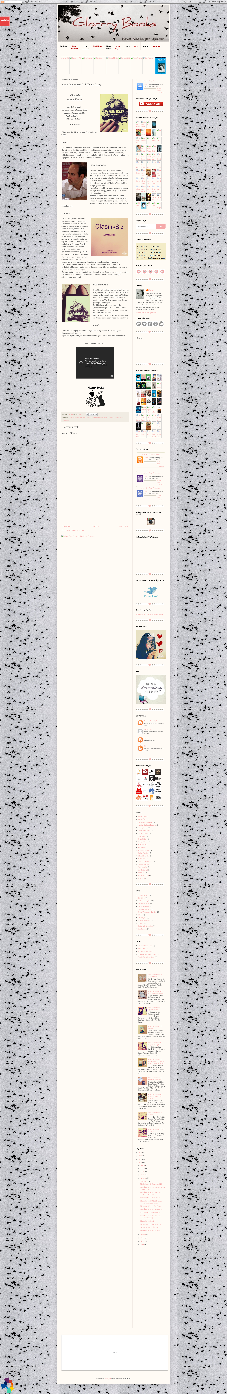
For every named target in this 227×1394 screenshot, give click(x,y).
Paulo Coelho (142, 867)
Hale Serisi (141, 948)
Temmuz (144, 1181)
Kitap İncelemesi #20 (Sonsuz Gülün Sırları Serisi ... (152, 1188)
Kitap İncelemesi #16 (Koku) (155, 1113)
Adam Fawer (78, 418)
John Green (142, 844)
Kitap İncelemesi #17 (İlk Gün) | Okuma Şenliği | (151, 1217)
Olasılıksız (65, 420)
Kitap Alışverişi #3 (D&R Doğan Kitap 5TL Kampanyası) (151, 1202)
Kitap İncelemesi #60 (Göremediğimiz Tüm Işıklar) (155, 1096)
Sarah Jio (141, 872)
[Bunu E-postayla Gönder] (87, 414)
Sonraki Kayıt (66, 526)
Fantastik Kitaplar (144, 909)
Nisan (143, 1241)
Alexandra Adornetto (145, 822)
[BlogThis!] (89, 414)
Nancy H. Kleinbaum (145, 861)
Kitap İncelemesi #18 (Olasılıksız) (151, 1209)
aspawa (146, 738)
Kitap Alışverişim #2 (147, 1221)
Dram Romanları (143, 903)
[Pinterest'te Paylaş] (96, 414)
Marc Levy (141, 858)
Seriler (140, 923)
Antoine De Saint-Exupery (147, 825)
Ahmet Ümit (142, 819)
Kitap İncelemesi (119, 418)
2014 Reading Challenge (151, 488)
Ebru (145, 746)
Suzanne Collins (143, 875)
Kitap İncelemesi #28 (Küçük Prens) (155, 975)
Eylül (143, 1175)
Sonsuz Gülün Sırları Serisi (147, 954)
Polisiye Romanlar (144, 920)
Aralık (143, 1165)
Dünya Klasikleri (143, 906)
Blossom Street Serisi (145, 946)
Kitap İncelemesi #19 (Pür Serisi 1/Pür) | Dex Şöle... (151, 1193)
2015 (140, 1159)
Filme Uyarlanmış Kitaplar (147, 912)
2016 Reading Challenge (151, 454)
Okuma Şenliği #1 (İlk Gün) (149, 1227)
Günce (140, 915)
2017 (140, 1152)
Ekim (143, 1171)
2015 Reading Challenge (151, 472)
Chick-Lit (141, 898)
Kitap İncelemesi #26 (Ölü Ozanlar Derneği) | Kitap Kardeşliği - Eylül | (156, 1061)
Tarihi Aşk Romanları (145, 926)
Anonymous (148, 729)
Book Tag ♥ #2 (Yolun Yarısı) (150, 1197)
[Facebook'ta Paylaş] (94, 414)
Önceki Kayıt (123, 526)
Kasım (143, 1168)
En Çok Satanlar (98, 418)
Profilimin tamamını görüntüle (146, 312)
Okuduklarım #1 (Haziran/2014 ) (151, 1224)
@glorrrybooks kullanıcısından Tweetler (149, 614)
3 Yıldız (71, 418)
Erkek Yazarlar (108, 418)
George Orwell (143, 842)
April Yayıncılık (88, 418)
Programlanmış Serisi (145, 951)
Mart (142, 1244)
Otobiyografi (142, 918)
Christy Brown (143, 828)
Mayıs (143, 1238)
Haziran (143, 1234)
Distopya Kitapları (144, 901)
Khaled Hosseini (143, 856)
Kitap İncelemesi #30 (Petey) (155, 1027)
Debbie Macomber (144, 830)
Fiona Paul (141, 836)
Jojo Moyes (142, 847)
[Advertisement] (95, 505)
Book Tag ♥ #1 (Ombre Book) (150, 1212)
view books (161, 93)
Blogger (108, 1378)
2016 (140, 1156)
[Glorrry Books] (150, 112)
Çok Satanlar (142, 929)
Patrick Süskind (143, 864)
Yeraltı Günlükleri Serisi (146, 957)
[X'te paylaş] (92, 414)
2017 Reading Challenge (151, 80)
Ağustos (143, 1178)
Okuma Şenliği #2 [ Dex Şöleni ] (151, 1206)
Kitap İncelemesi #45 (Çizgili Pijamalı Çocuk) (156, 992)
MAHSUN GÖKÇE (150, 721)
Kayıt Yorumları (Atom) (75, 530)
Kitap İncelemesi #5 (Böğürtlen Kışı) (154, 1044)
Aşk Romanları (143, 895)
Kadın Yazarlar (143, 853)
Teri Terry (141, 878)
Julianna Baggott (143, 850)
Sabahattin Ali (143, 870)
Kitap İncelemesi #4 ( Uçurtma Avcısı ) (155, 1009)
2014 (140, 1162)
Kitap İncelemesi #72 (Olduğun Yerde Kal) (155, 1079)
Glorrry (146, 84)
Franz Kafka (142, 839)
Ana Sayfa (95, 526)
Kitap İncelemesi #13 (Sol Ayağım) (156, 1130)
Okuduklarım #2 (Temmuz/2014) (151, 1184)
